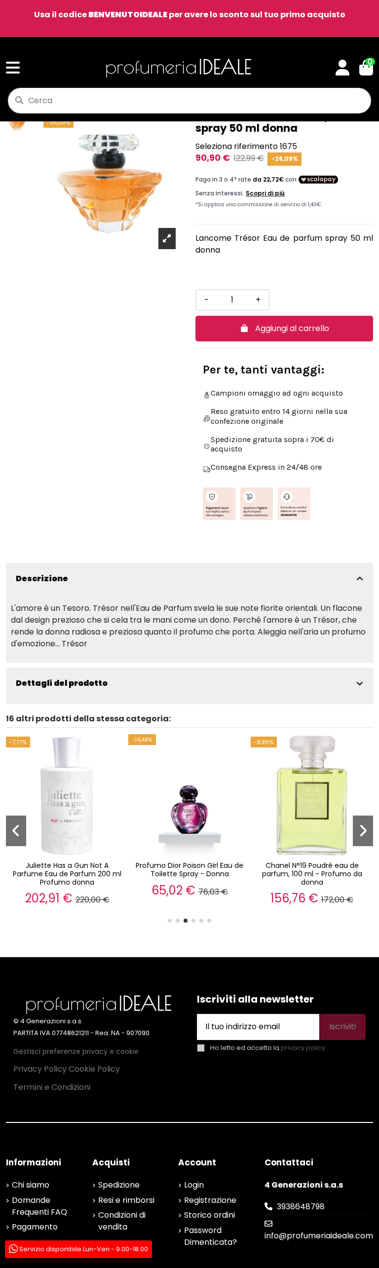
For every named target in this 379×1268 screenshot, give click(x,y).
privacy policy (303, 1048)
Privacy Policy (40, 1069)
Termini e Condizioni (51, 1087)
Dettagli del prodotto (62, 683)
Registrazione (210, 1200)
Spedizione (119, 1185)
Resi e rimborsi (126, 1200)
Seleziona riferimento (236, 146)
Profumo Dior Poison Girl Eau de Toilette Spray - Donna (189, 869)
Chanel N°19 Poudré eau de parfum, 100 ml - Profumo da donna (312, 873)
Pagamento (35, 1226)
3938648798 (301, 1206)
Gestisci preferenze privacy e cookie (76, 1051)
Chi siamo (30, 1185)
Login (194, 1185)
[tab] (189, 579)
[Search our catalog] (19, 100)
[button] (170, 921)
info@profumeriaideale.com (319, 1235)
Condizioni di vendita (122, 1220)
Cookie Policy (94, 1069)
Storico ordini (209, 1215)
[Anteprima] (119, 750)
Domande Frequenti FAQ (39, 1206)
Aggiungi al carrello (292, 328)
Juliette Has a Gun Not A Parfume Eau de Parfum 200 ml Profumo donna (67, 873)
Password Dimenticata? (210, 1236)
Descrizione (42, 578)
